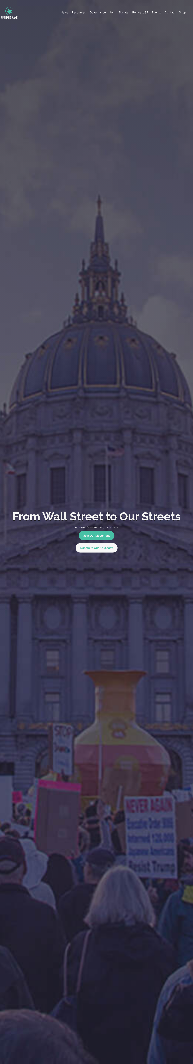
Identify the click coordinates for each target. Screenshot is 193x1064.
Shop (182, 12)
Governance (98, 12)
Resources (79, 12)
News (64, 12)
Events (156, 12)
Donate (124, 12)
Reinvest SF (140, 12)
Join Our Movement (96, 535)
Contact (170, 12)
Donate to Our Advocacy (96, 548)
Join (112, 12)
